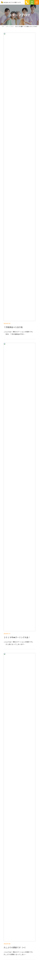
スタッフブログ (10, 26)
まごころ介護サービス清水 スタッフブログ (26, 26)
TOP (3, 26)
